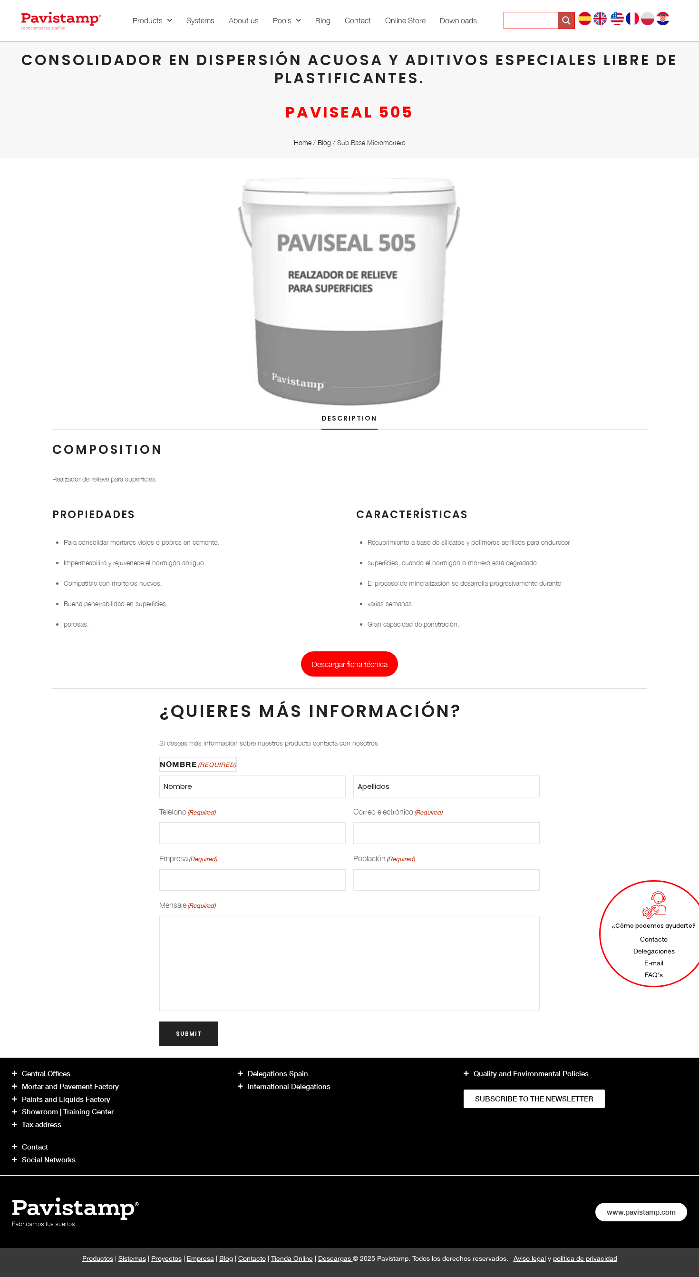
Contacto (252, 1258)
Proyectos (166, 1258)
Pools (282, 20)
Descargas (335, 1258)
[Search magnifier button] (566, 20)
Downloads (458, 20)
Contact (358, 20)
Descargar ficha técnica (350, 664)
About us (244, 20)
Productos (97, 1258)
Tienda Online (292, 1258)
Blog (322, 20)
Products (148, 20)
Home (302, 142)
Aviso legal (530, 1258)
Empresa (200, 1258)
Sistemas (132, 1258)
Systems (200, 20)
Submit (189, 1034)
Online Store (405, 20)
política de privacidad (585, 1258)
